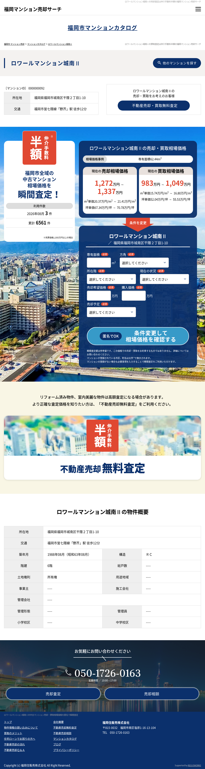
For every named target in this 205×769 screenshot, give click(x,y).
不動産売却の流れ (14, 744)
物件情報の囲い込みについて (21, 727)
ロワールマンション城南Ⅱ (60, 43)
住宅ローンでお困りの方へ (19, 739)
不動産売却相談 (62, 733)
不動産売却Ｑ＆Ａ (14, 750)
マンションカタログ (36, 43)
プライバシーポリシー (66, 750)
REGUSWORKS (194, 765)
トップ (8, 722)
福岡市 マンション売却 (14, 43)
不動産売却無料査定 (65, 727)
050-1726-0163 (107, 673)
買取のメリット (13, 733)
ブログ (57, 744)
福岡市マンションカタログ (102, 27)
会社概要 (58, 722)
